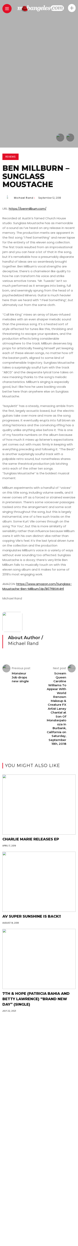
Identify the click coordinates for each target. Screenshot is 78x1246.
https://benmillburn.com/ (27, 208)
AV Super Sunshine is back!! (31, 916)
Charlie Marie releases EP (30, 839)
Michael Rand (23, 197)
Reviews (10, 156)
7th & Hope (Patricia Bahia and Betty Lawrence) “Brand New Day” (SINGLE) (36, 999)
